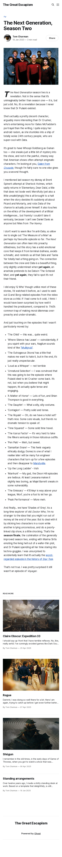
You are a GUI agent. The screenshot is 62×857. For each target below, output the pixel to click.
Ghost (37, 833)
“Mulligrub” (27, 347)
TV (5, 17)
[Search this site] (53, 4)
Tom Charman (20, 36)
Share (52, 38)
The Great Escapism (18, 4)
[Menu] (58, 4)
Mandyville (39, 463)
